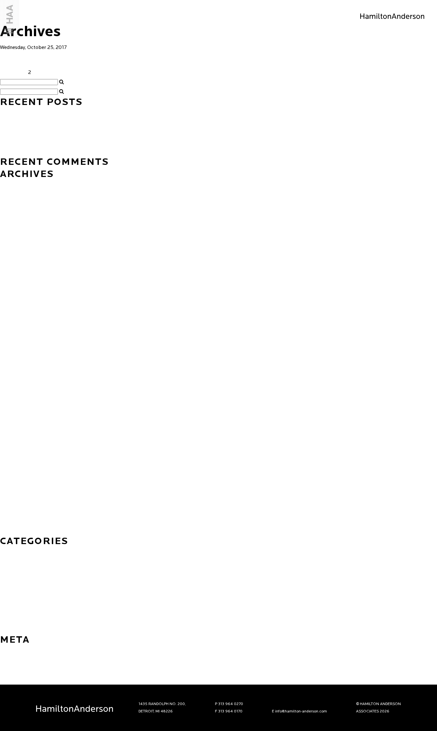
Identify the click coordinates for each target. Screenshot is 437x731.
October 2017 (15, 483)
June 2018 (11, 415)
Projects (9, 610)
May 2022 (11, 271)
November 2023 (18, 204)
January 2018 (15, 454)
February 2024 (17, 185)
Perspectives (14, 600)
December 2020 (18, 329)
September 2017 (19, 492)
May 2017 (11, 511)
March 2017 (13, 531)
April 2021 (11, 319)
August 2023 (14, 223)
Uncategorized (16, 629)
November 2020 (18, 338)
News (6, 591)
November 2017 (18, 473)
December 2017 (18, 463)
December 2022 (18, 242)
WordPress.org (16, 679)
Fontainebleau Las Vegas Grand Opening (45, 122)
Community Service (22, 562)
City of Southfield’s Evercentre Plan (88, 60)
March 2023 (14, 233)
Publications (14, 620)
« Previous (11, 72)
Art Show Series (18, 552)
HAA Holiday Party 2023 (28, 132)
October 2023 (16, 214)
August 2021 (14, 300)
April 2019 (11, 387)
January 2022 (15, 281)
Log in (7, 651)
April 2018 (11, 435)
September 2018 (19, 406)
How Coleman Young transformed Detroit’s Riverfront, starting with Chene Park (89, 113)
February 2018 (16, 444)
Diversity (10, 571)
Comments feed (18, 670)
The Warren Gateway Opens (31, 142)
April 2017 (11, 521)
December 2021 (18, 290)
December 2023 (18, 194)
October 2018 (15, 396)
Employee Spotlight (23, 581)
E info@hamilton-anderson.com (299, 711)
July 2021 (10, 310)
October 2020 (16, 348)
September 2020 (19, 358)
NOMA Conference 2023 (28, 151)
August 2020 (14, 367)
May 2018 (11, 425)
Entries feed (13, 660)
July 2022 (11, 262)
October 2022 (16, 252)
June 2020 (12, 377)
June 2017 (11, 502)
